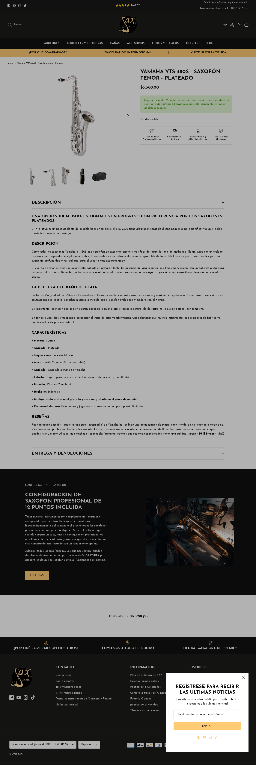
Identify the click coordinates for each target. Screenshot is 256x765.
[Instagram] (210, 737)
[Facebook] (199, 737)
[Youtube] (204, 737)
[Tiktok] (215, 737)
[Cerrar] (244, 677)
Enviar (207, 726)
